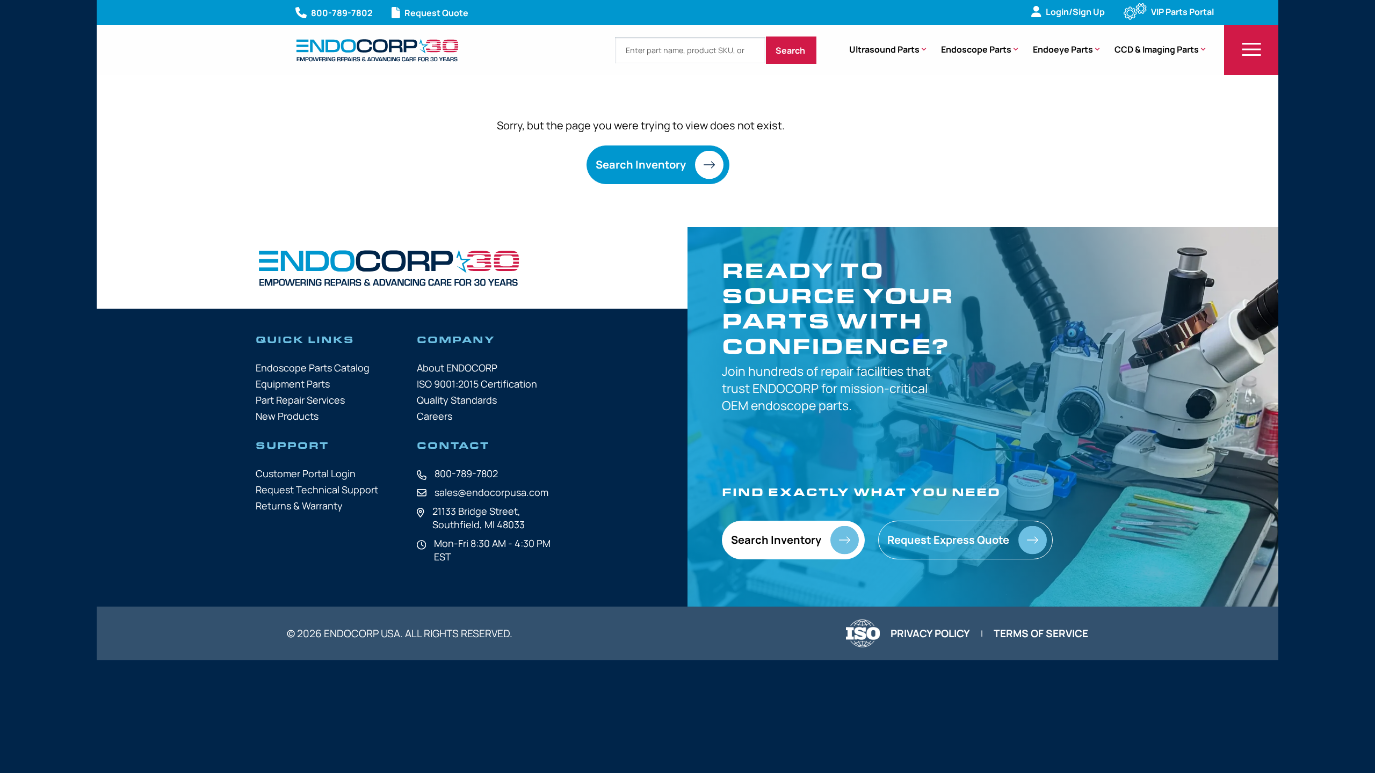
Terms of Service (1041, 633)
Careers (434, 416)
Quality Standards (457, 399)
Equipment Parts (293, 383)
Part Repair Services (300, 399)
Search (791, 50)
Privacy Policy (930, 633)
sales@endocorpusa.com (491, 492)
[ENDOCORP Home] (377, 50)
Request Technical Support (317, 489)
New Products (287, 416)
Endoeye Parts (1063, 49)
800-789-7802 (466, 473)
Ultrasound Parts (884, 49)
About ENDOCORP (457, 367)
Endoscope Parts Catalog (313, 367)
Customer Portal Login (306, 473)
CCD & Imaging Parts (1157, 49)
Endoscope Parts (976, 49)
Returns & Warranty (299, 505)
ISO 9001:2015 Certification (477, 383)
